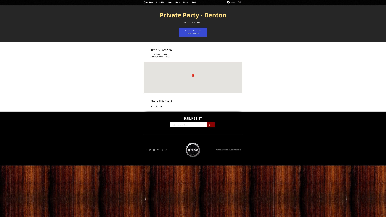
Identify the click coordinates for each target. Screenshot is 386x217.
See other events (193, 33)
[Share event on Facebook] (152, 106)
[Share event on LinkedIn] (161, 106)
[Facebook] (146, 150)
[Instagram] (166, 150)
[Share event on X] (157, 106)
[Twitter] (150, 150)
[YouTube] (154, 150)
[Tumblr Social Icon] (162, 150)
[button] (239, 2)
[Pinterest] (158, 150)
